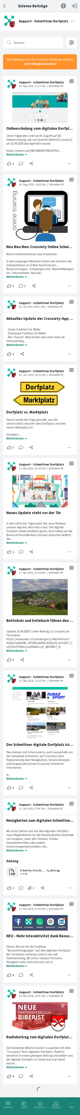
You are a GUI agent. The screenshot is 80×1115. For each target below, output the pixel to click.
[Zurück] (5, 6)
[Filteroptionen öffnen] (71, 42)
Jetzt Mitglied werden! (40, 64)
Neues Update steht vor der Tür (33, 512)
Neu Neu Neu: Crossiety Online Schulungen (42, 246)
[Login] (74, 6)
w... (8, 775)
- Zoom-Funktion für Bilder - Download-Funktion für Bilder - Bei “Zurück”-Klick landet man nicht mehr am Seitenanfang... (35, 335)
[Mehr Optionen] (69, 164)
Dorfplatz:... (14, 434)
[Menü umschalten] (73, 21)
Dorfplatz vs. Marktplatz (27, 412)
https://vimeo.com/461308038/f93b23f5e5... (34, 151)
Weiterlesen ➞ (16, 154)
